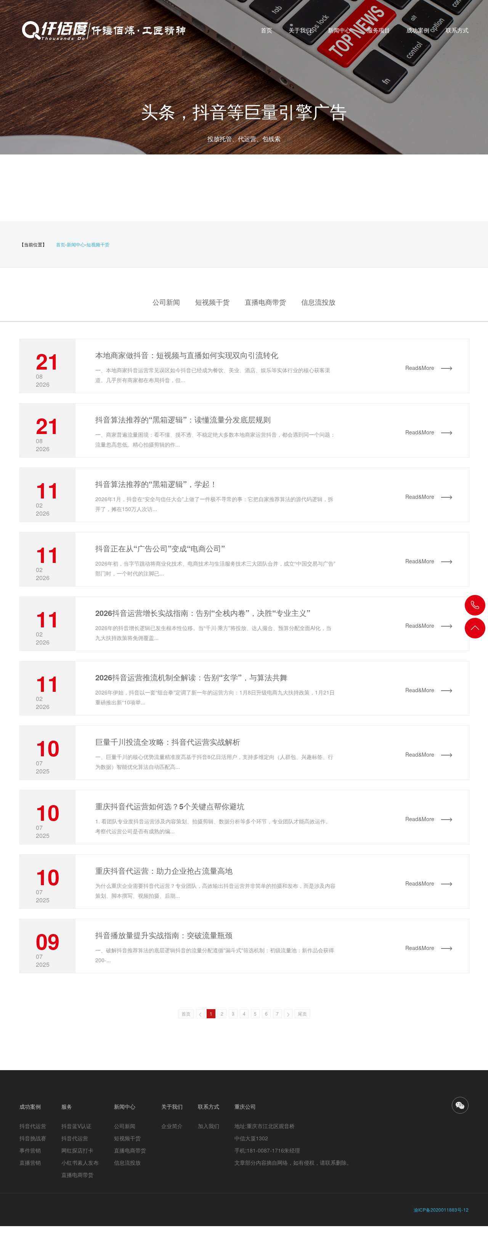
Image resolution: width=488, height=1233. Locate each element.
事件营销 (30, 1150)
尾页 (302, 1013)
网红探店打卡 (77, 1150)
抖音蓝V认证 (76, 1126)
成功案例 (417, 30)
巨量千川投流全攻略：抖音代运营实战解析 (167, 741)
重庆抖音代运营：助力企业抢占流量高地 (164, 870)
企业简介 (172, 1126)
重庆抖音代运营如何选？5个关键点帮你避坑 (169, 806)
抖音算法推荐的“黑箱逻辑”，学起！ (156, 483)
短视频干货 (98, 244)
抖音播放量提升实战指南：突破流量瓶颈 (164, 934)
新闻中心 (339, 30)
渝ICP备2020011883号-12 (441, 1209)
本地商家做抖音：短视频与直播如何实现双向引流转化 (186, 354)
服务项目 (378, 30)
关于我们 (300, 30)
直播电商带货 (265, 302)
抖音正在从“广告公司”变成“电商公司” (160, 548)
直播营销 (30, 1162)
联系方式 (457, 30)
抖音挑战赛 (32, 1138)
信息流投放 (318, 302)
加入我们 (208, 1126)
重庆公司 (245, 1106)
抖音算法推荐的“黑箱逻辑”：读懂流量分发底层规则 (183, 419)
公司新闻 (166, 302)
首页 (266, 30)
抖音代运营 (32, 1126)
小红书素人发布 (80, 1162)
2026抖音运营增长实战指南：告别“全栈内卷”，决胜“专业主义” (202, 612)
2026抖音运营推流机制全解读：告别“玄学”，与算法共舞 (191, 677)
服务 (66, 1106)
